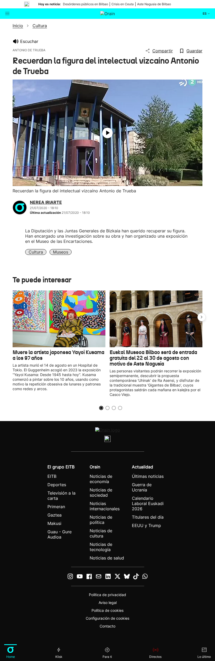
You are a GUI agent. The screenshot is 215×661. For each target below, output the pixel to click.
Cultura (36, 252)
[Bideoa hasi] (107, 133)
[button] (201, 317)
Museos (60, 252)
